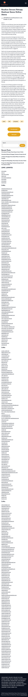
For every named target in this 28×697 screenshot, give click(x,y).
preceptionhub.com (6, 197)
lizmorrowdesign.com (6, 298)
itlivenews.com (4, 487)
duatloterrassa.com (5, 285)
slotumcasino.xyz (5, 456)
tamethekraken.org (5, 290)
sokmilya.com (4, 339)
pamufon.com (4, 287)
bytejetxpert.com (5, 664)
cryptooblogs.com (5, 229)
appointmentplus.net (6, 484)
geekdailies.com (5, 333)
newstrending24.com (6, 490)
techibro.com (4, 398)
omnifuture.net (4, 357)
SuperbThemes (24, 694)
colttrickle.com (4, 354)
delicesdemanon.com (6, 436)
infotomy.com (4, 593)
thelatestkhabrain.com (6, 526)
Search (4, 142)
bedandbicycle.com (5, 257)
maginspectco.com (5, 665)
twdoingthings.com (5, 580)
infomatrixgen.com (5, 641)
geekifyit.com (4, 544)
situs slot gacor (21, 680)
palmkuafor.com (5, 509)
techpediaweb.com (5, 616)
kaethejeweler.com (5, 310)
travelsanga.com (5, 479)
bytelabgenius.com (5, 618)
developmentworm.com (7, 485)
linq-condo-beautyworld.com (8, 411)
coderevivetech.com (6, 652)
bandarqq (16, 678)
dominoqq (3, 182)
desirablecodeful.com (6, 585)
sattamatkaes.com (5, 546)
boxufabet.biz (4, 321)
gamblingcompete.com (6, 370)
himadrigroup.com (5, 390)
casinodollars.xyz (5, 459)
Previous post (14, 129)
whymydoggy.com (5, 504)
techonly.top (4, 369)
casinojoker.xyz (4, 461)
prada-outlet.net (5, 351)
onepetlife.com (4, 313)
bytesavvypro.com (5, 636)
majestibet (3, 687)
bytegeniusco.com (5, 628)
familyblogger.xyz (5, 274)
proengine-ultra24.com (6, 426)
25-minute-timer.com (6, 241)
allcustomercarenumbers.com (8, 272)
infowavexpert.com (5, 626)
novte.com (3, 421)
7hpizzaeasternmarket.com (7, 423)
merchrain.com (4, 335)
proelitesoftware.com (6, 270)
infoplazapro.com (5, 623)
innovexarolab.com (5, 642)
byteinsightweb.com (6, 605)
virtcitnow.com (4, 378)
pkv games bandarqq (6, 177)
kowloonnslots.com (6, 397)
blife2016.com (4, 295)
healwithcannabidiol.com (7, 300)
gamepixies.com (5, 262)
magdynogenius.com (6, 606)
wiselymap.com (5, 380)
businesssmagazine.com (7, 372)
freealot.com (4, 252)
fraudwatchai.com (5, 226)
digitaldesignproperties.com (7, 527)
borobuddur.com (5, 236)
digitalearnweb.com (6, 506)
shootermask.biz (5, 449)
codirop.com (4, 364)
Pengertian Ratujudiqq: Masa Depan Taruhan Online (13, 160)
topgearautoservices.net (7, 323)
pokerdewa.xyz (4, 462)
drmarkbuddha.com (6, 416)
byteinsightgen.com (6, 638)
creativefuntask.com (6, 243)
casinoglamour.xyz (5, 457)
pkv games (16, 121)
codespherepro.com (6, 646)
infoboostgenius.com (6, 633)
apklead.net (4, 344)
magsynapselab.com (6, 608)
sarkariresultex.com (6, 529)
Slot (9, 121)
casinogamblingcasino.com (7, 550)
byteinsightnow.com (6, 651)
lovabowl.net (4, 190)
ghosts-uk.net (4, 365)
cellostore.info (4, 534)
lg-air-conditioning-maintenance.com (10, 418)
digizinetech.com (5, 639)
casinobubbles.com (5, 216)
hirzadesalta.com (5, 213)
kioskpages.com (5, 302)
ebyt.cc (3, 413)
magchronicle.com (5, 600)
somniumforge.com (5, 559)
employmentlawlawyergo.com (8, 470)
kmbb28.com (4, 336)
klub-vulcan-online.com (6, 277)
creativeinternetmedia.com (7, 374)
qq (19, 677)
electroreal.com (5, 203)
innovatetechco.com (6, 619)
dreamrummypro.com (6, 513)
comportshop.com (5, 474)
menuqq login (4, 677)
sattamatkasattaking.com (7, 312)
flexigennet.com (5, 587)
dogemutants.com (5, 575)
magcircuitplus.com (5, 659)
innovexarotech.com (6, 656)
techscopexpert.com (6, 615)
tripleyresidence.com (6, 280)
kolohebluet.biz (5, 447)
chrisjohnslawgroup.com (7, 275)
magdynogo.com (5, 667)
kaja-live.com (4, 385)
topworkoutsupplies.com (7, 210)
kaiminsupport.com (5, 514)
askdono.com (4, 367)
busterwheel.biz (5, 451)
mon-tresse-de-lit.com (6, 318)
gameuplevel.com (5, 231)
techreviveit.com (5, 624)
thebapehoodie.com (6, 564)
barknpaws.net (4, 532)
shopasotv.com (4, 477)
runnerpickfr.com (5, 355)
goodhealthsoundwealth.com (8, 569)
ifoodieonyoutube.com (6, 206)
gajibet (13, 687)
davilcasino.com (5, 224)
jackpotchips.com (5, 269)
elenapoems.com (5, 570)
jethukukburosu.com (6, 557)
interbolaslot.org (5, 508)
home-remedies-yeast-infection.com (9, 201)
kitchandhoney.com (6, 431)
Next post (14, 134)
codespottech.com (5, 596)
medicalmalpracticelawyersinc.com (9, 472)
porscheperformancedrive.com (8, 289)
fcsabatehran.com (5, 573)
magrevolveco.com (5, 654)
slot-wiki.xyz (4, 464)
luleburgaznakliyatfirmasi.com (8, 562)
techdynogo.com (5, 598)
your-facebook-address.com (8, 326)
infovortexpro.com (5, 657)
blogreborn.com (5, 377)
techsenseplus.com (5, 631)
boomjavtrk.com (5, 343)
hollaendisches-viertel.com (7, 424)
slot (22, 121)
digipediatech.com (5, 601)
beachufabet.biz (5, 316)
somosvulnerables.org (6, 284)
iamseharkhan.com (5, 524)
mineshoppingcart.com (6, 208)
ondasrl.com (4, 293)
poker (4, 121)
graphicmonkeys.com (6, 261)
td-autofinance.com (6, 393)
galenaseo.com (4, 467)
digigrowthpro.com (5, 352)
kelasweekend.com (5, 493)
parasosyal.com (5, 565)
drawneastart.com (5, 264)
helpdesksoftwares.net (6, 188)
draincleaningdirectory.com (7, 554)
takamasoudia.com (5, 578)
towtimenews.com (5, 552)
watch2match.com (5, 466)
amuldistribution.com (6, 234)
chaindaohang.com (5, 415)
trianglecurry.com (5, 303)
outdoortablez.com (5, 592)
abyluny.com (4, 341)
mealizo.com (4, 531)
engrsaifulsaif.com (5, 244)
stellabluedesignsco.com (7, 582)
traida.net (3, 429)
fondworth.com (5, 523)
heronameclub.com (5, 588)
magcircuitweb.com (5, 613)
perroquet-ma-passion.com (7, 328)
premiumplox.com (5, 441)
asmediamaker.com (5, 536)
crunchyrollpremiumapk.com (8, 547)
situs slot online (5, 174)
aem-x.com (4, 228)
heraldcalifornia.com (6, 259)
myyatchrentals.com (6, 541)
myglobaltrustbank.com (7, 469)
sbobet (7, 678)
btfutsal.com (4, 362)
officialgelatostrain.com (6, 308)
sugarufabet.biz (5, 320)
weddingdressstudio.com (7, 439)
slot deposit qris (20, 685)
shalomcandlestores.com (7, 542)
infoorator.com (4, 420)
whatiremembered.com (6, 410)
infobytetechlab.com (6, 644)
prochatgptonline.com (6, 382)
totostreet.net (4, 223)
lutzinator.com (4, 292)
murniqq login (6, 680)
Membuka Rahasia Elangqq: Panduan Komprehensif (13, 154)
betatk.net (3, 495)
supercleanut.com (5, 256)
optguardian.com (5, 221)
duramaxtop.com (5, 577)
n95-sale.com (4, 375)
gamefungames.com (6, 239)
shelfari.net (4, 452)
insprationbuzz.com (6, 519)
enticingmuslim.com (6, 567)
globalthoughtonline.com (7, 537)
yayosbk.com (4, 443)
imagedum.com (4, 305)
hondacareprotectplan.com (7, 549)
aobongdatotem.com (6, 200)
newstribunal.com (5, 193)
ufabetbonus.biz (5, 492)
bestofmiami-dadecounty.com (8, 205)
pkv (16, 687)
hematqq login (14, 680)
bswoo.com (4, 498)
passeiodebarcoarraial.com (7, 521)
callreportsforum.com (6, 338)
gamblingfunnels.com (6, 359)
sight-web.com (4, 388)
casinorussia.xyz (5, 454)
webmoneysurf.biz (5, 446)
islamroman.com (5, 392)
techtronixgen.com (5, 610)
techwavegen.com (5, 634)
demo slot (3, 176)
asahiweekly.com (5, 254)
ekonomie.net (4, 482)
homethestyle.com (5, 233)
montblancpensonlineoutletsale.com (9, 405)
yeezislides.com (5, 198)
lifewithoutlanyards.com (7, 428)
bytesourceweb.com (6, 649)
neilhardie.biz (4, 444)
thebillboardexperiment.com (8, 315)
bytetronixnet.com (5, 662)
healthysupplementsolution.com (9, 595)
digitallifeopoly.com (6, 215)
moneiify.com (4, 539)
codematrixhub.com (6, 629)
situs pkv (11, 677)
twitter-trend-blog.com (6, 403)
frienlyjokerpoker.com (6, 395)
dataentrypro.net (5, 511)
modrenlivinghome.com (6, 330)
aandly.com (4, 497)
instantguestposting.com (7, 480)
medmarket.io (4, 590)
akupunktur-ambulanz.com (7, 408)
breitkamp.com (4, 279)
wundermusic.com (5, 238)
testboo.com (4, 438)
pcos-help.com (4, 360)
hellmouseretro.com (6, 572)
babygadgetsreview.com (7, 406)
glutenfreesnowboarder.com (8, 297)
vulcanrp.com (4, 401)
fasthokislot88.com (5, 266)
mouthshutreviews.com (6, 211)
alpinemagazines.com (6, 400)
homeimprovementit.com (7, 192)
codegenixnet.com (5, 647)
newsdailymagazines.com (7, 195)
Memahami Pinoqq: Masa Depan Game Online (12, 152)
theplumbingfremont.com (7, 489)
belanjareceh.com (5, 516)
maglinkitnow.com (5, 603)
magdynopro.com (5, 621)
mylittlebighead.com (6, 251)
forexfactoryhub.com (6, 383)
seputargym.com (5, 218)
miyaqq (9, 687)
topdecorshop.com (5, 475)
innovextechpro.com (6, 611)
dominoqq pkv (22, 678)
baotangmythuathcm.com (7, 555)
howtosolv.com (4, 434)
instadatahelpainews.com (7, 331)
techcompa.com (5, 387)
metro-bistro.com (5, 433)
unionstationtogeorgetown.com (8, 247)
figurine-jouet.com (5, 325)
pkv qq (3, 172)
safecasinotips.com (5, 267)
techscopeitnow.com (6, 661)
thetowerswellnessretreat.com (8, 307)
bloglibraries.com (5, 560)
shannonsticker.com (6, 518)
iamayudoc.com (5, 249)
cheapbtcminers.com (6, 246)
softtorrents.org (5, 282)
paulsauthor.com (5, 583)
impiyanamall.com (5, 220)
